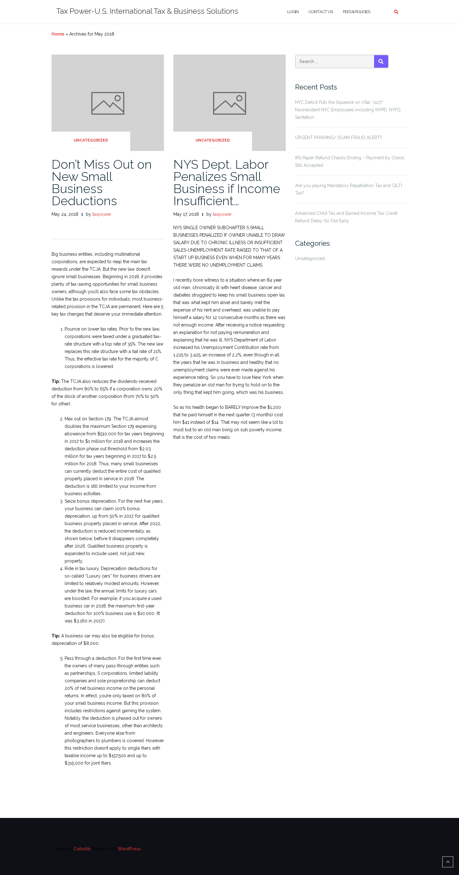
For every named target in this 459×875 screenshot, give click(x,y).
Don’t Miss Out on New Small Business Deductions (102, 182)
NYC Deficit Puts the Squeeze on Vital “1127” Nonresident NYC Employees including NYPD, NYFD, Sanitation (348, 110)
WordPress (129, 848)
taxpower (101, 214)
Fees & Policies (356, 11)
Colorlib (82, 848)
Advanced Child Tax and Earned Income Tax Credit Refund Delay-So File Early (346, 217)
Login (293, 11)
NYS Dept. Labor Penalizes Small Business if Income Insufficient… (226, 182)
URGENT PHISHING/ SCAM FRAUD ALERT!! (338, 137)
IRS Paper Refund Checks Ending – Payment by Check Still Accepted (349, 161)
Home (58, 33)
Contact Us (320, 11)
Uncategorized (91, 140)
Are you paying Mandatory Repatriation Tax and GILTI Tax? (348, 189)
